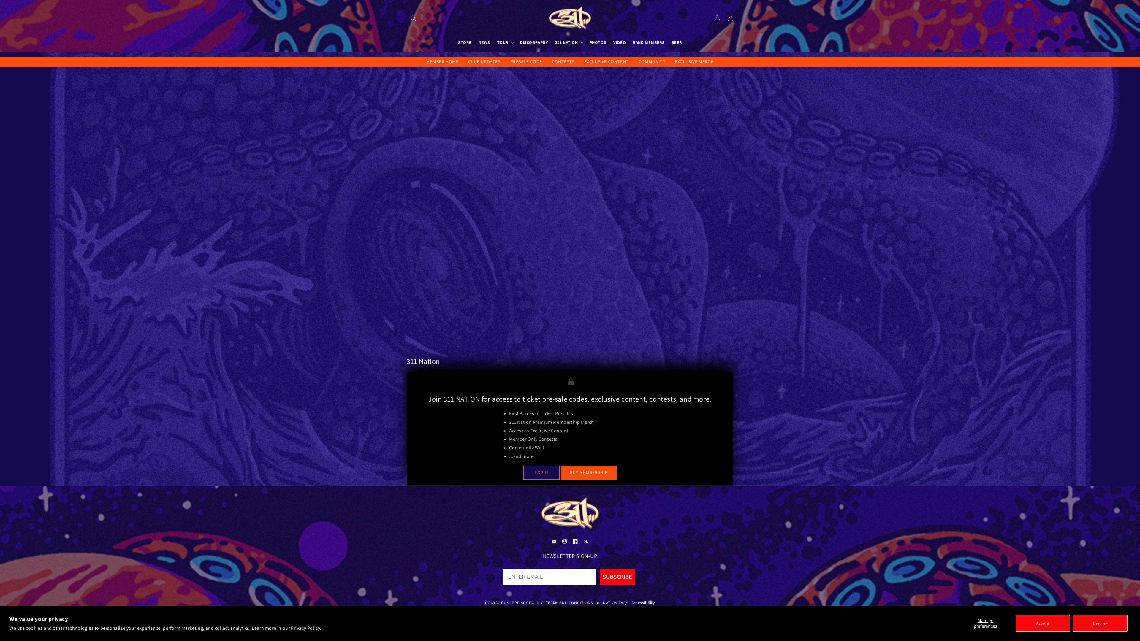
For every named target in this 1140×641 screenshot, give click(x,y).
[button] (413, 18)
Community (652, 61)
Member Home (442, 61)
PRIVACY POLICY (527, 602)
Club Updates (484, 61)
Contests (563, 61)
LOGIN (541, 472)
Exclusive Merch (694, 61)
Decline (1100, 623)
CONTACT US (497, 602)
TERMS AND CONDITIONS (569, 602)
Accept (1042, 623)
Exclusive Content (606, 61)
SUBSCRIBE (617, 576)
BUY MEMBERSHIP (589, 472)
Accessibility (643, 602)
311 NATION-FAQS (612, 602)
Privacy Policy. (306, 628)
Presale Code (526, 61)
